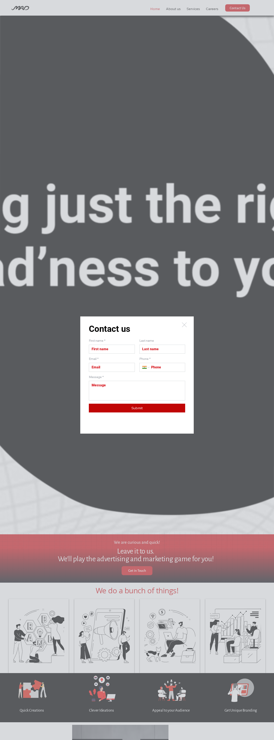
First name (97, 341)
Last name (146, 341)
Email (93, 359)
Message (96, 377)
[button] (184, 325)
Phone (144, 359)
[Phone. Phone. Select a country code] (146, 367)
